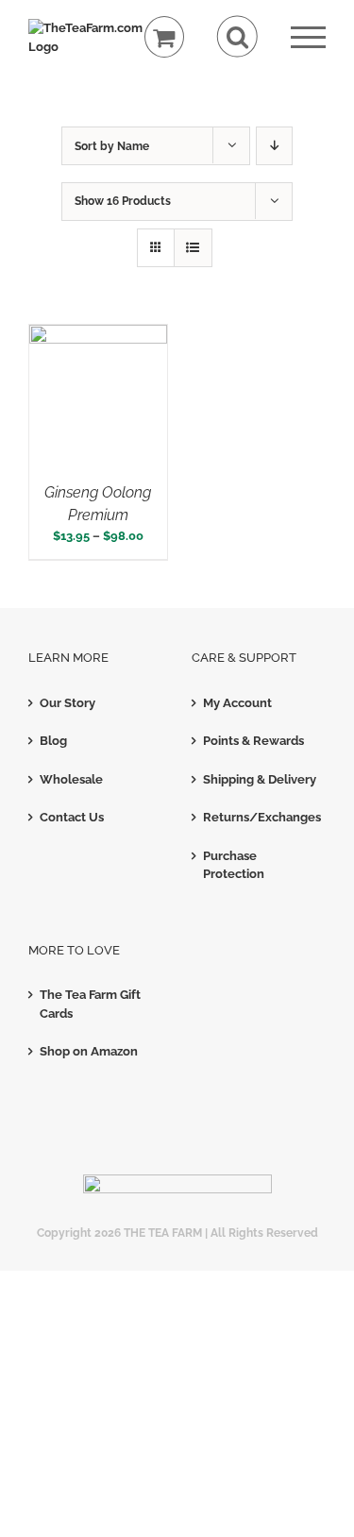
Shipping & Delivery (259, 779)
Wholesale (71, 779)
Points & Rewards (253, 741)
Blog (53, 741)
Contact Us (72, 817)
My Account (237, 703)
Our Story (67, 703)
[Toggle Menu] (308, 37)
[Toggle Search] (237, 36)
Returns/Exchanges (260, 817)
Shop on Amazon (89, 1051)
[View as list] (193, 247)
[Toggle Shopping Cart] (164, 37)
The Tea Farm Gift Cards (90, 1004)
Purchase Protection (233, 865)
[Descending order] (274, 146)
